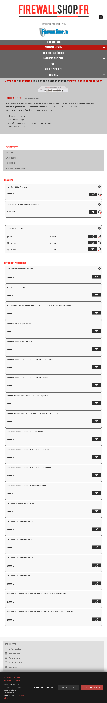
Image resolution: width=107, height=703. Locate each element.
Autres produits (53, 69)
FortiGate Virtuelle (53, 58)
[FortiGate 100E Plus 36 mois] (90, 250)
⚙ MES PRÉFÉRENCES (43, 688)
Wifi (53, 64)
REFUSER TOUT (68, 688)
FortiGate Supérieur (53, 53)
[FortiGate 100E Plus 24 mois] (90, 243)
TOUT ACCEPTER (92, 688)
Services (53, 75)
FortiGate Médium (53, 47)
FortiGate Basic (53, 42)
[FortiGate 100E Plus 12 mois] (90, 237)
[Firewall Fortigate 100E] (53, 93)
